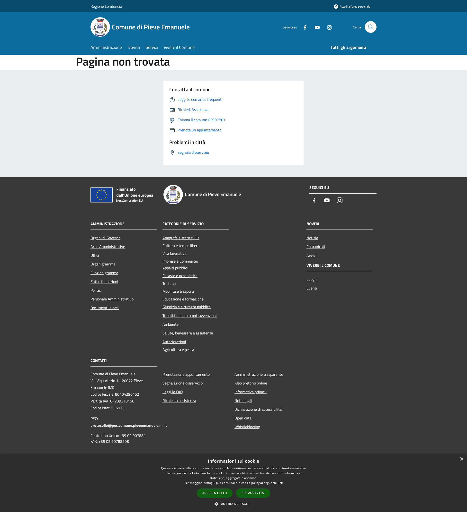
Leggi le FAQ (172, 392)
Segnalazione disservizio (182, 383)
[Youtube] (315, 27)
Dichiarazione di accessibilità (258, 409)
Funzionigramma (104, 273)
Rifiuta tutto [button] (253, 493)
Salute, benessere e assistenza (187, 333)
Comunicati (315, 246)
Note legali (243, 400)
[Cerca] (371, 27)
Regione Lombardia (106, 6)
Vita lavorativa (174, 253)
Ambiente (170, 324)
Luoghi (312, 279)
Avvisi (311, 255)
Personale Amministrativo (112, 299)
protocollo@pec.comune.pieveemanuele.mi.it (128, 425)
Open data (242, 418)
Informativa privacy (250, 392)
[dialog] (233, 483)
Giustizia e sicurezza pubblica (186, 307)
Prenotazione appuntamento (186, 374)
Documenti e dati (104, 308)
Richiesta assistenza (179, 400)
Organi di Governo (105, 238)
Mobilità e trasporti (178, 291)
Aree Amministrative (107, 246)
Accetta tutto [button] (214, 493)
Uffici (94, 255)
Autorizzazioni (174, 342)
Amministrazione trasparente (258, 374)
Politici (96, 290)
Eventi (311, 288)
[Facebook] (303, 27)
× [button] (461, 459)
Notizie (312, 238)
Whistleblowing (247, 427)
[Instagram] (327, 27)
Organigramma (102, 264)
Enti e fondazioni (104, 281)
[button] (233, 503)
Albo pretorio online (250, 383)
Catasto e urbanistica (180, 276)
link (280, 483)
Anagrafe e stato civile (180, 238)
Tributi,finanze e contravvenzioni (189, 315)
